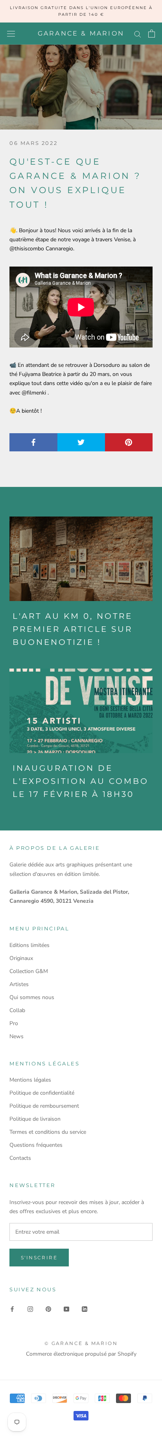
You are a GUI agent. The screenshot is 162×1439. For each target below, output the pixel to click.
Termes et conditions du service (47, 1132)
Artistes (19, 984)
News (16, 1036)
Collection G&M (28, 971)
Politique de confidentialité (41, 1093)
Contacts (20, 1158)
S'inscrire (39, 1258)
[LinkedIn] (84, 1308)
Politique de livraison (35, 1119)
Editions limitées (29, 945)
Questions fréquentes (36, 1145)
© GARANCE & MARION (81, 1343)
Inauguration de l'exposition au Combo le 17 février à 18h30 (81, 781)
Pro (13, 1023)
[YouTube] (66, 1308)
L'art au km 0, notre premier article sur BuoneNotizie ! (73, 629)
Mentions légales (30, 1080)
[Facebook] (12, 1308)
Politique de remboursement (44, 1106)
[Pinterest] (48, 1308)
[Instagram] (30, 1308)
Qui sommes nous (31, 997)
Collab (17, 1010)
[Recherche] (137, 33)
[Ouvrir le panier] (151, 34)
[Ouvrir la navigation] (11, 34)
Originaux (21, 958)
